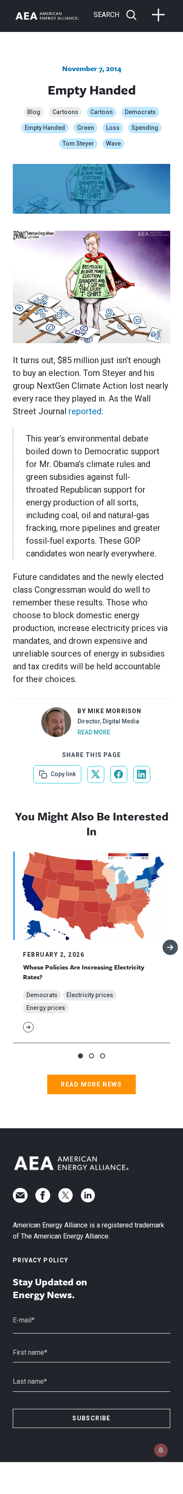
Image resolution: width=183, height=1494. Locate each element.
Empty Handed (45, 127)
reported (85, 411)
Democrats (140, 112)
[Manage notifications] (161, 1450)
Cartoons (65, 112)
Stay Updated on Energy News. (50, 1288)
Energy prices (45, 1007)
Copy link (62, 771)
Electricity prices (89, 995)
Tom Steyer (78, 143)
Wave (113, 143)
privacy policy (41, 1260)
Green (85, 127)
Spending (145, 127)
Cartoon (101, 112)
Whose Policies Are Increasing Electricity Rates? (83, 971)
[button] (80, 1055)
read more (93, 732)
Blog (33, 112)
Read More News (91, 1084)
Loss (113, 127)
